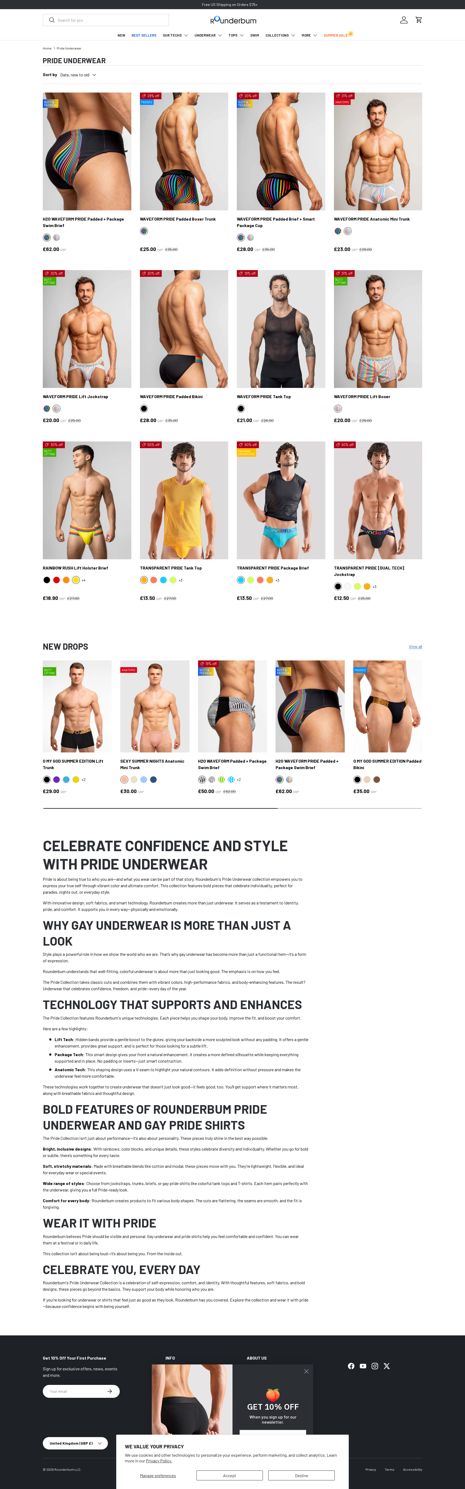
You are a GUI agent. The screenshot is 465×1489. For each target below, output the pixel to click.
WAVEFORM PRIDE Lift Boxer (362, 396)
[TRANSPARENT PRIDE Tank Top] (184, 500)
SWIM (254, 35)
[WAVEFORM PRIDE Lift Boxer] (378, 329)
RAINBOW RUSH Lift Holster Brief (75, 567)
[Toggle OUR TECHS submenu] (186, 35)
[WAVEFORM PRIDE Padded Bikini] (184, 329)
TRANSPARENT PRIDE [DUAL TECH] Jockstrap (369, 571)
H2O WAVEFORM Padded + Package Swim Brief (232, 764)
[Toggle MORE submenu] (315, 35)
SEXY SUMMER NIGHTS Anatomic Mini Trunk (152, 764)
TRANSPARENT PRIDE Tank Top (171, 567)
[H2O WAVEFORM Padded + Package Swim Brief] (232, 706)
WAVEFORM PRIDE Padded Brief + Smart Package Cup (276, 222)
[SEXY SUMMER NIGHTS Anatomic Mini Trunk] (154, 706)
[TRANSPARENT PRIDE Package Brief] (281, 500)
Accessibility (412, 1469)
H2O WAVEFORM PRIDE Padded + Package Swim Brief (83, 222)
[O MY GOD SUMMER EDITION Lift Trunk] (77, 706)
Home (47, 48)
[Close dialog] (306, 1371)
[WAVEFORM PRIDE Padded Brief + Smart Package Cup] (281, 151)
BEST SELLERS (144, 35)
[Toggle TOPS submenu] (241, 35)
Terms (389, 1469)
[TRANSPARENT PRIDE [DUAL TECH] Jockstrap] (378, 500)
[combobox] (106, 20)
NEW (121, 35)
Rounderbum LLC (67, 1469)
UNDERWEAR (205, 35)
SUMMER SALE (336, 35)
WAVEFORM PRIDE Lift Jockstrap (75, 396)
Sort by (50, 74)
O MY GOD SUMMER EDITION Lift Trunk (73, 764)
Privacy (370, 1469)
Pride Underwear (69, 48)
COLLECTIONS (277, 35)
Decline (301, 1475)
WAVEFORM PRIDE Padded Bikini (171, 396)
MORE (306, 35)
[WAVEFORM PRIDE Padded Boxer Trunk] (184, 151)
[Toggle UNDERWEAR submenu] (220, 35)
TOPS (232, 35)
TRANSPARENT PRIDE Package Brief (273, 567)
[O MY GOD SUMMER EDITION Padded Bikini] (387, 706)
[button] (419, 20)
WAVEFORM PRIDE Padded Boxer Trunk (178, 218)
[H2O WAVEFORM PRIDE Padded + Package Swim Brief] (87, 151)
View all (415, 646)
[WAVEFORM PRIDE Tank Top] (281, 329)
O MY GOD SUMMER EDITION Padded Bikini (387, 764)
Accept (229, 1475)
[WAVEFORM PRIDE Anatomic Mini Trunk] (378, 151)
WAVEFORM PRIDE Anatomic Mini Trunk (372, 218)
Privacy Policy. (159, 1460)
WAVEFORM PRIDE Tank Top (264, 396)
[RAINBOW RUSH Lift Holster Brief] (87, 500)
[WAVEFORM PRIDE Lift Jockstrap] (87, 329)
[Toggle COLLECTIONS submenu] (293, 35)
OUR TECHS (172, 35)
